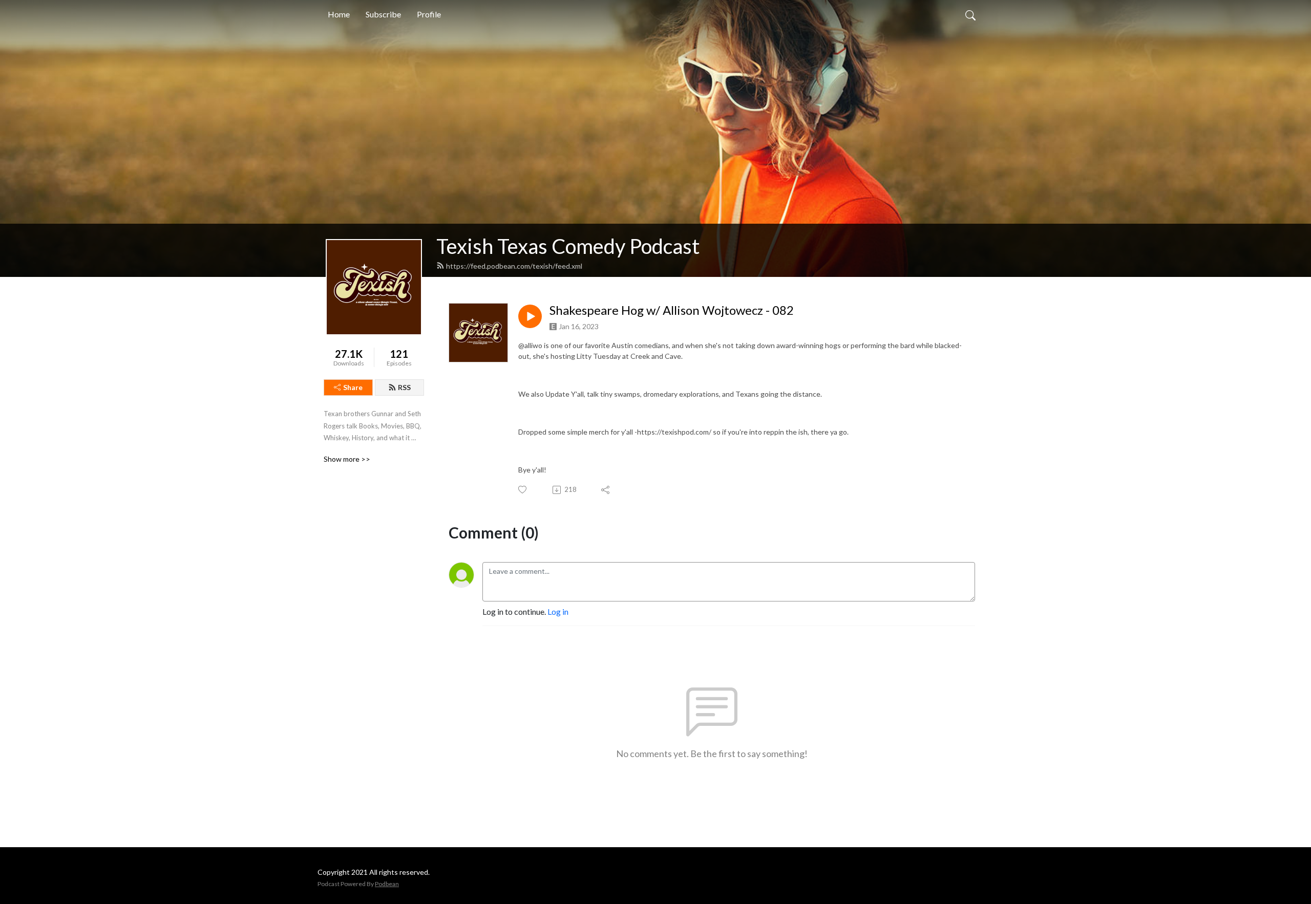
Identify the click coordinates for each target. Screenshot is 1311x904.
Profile (429, 14)
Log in (557, 611)
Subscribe (383, 14)
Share (353, 387)
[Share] (606, 490)
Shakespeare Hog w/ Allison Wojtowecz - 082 (671, 310)
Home (339, 14)
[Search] (970, 14)
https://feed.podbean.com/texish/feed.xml (514, 266)
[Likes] (523, 489)
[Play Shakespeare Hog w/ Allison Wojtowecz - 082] (530, 316)
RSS (404, 387)
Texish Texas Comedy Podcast (568, 246)
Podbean (387, 884)
